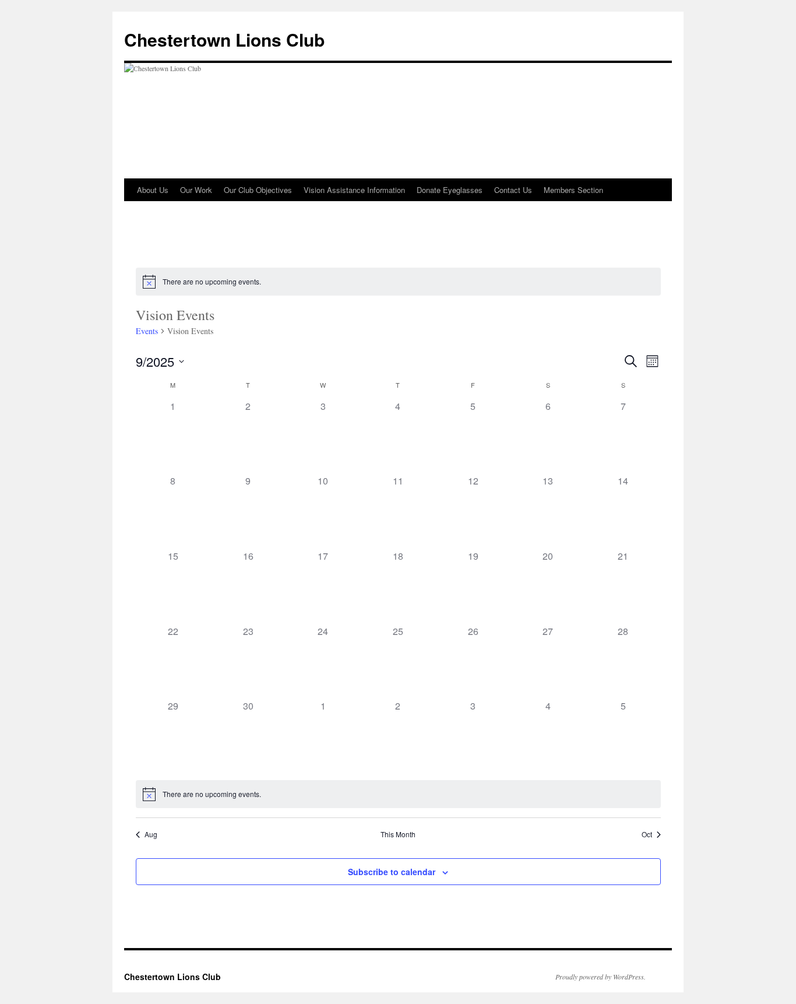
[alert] (398, 282)
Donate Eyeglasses (449, 189)
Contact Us (513, 189)
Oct (647, 834)
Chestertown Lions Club (224, 39)
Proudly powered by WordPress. (600, 976)
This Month (398, 834)
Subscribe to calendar (391, 871)
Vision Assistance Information (354, 189)
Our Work (196, 189)
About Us (152, 189)
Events (147, 330)
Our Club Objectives (258, 189)
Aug (151, 834)
